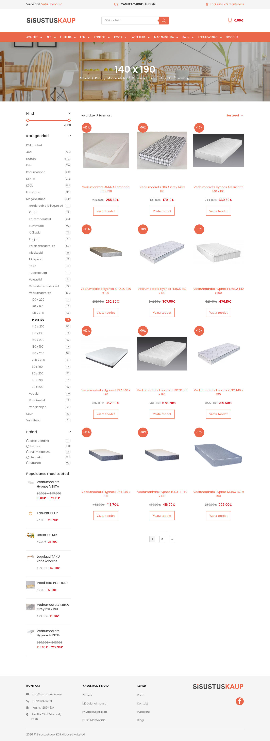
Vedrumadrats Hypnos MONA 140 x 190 (218, 494)
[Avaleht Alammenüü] (41, 38)
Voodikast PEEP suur (52, 583)
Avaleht (32, 37)
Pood (98, 78)
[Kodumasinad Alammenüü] (221, 38)
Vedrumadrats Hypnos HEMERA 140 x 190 (218, 291)
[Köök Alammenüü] (125, 38)
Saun (185, 37)
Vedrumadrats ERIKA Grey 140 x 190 (162, 189)
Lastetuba (138, 37)
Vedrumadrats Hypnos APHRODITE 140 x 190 (218, 189)
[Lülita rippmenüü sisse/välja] (242, 115)
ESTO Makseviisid (94, 720)
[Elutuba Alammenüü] (75, 38)
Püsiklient (143, 712)
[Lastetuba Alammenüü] (148, 38)
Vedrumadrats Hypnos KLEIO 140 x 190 (218, 392)
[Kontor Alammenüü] (109, 38)
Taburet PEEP (47, 513)
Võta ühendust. (51, 4)
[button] (48, 115)
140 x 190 (166, 78)
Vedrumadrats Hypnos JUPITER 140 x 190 (162, 392)
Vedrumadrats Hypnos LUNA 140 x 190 (105, 494)
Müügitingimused (94, 703)
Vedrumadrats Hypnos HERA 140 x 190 (105, 392)
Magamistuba (164, 37)
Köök (118, 37)
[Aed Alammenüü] (55, 38)
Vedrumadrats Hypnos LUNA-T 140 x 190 (162, 494)
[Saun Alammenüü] (192, 38)
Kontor (100, 37)
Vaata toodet (106, 211)
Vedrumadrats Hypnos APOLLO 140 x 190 (106, 291)
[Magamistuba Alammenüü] (177, 38)
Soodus (232, 37)
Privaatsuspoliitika (94, 712)
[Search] (164, 20)
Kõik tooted (34, 145)
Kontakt (142, 703)
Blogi (140, 720)
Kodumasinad (208, 37)
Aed (49, 37)
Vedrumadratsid (143, 78)
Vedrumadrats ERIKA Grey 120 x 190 (53, 606)
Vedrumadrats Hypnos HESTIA (48, 633)
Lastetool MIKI (47, 535)
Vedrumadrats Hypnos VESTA (48, 484)
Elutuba (66, 37)
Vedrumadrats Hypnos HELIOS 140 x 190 (162, 291)
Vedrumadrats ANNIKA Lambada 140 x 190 (105, 189)
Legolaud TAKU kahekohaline (48, 558)
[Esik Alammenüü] (88, 38)
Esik (82, 37)
